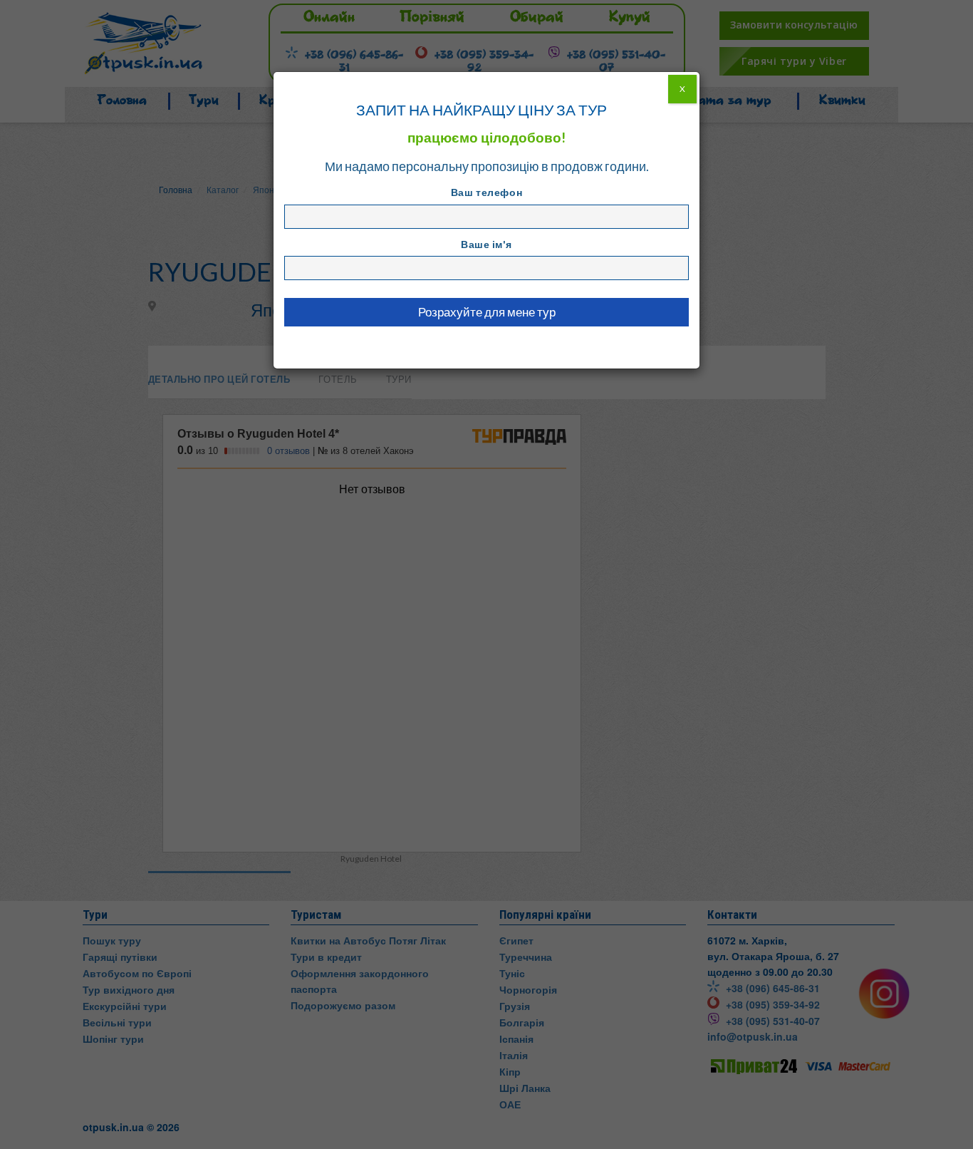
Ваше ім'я (486, 244)
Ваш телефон (486, 192)
